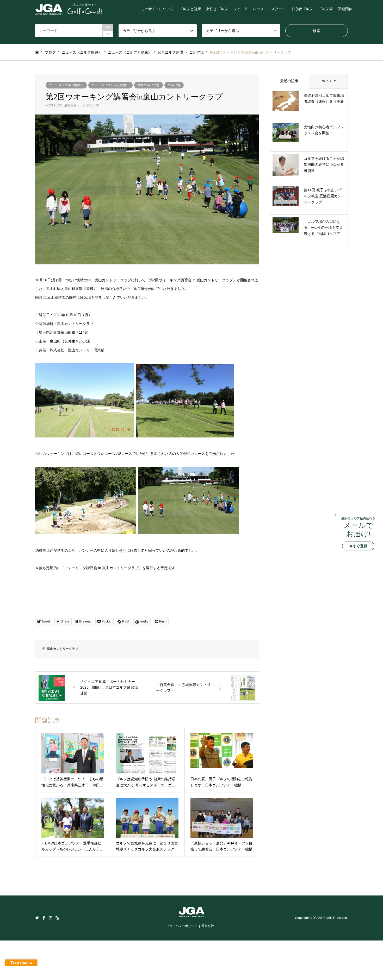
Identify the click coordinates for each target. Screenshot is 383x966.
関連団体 (345, 9)
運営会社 (207, 926)
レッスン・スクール (269, 9)
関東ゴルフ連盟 (148, 85)
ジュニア (240, 9)
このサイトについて (157, 9)
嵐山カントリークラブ (62, 649)
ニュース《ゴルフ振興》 (66, 85)
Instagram (50, 918)
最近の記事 (289, 81)
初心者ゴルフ (302, 9)
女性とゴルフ (217, 9)
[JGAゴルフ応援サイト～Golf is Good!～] (68, 9)
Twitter (37, 918)
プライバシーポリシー (181, 926)
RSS (57, 918)
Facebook (44, 918)
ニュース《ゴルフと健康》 (110, 85)
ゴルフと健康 (190, 9)
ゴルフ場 (325, 9)
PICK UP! (328, 81)
